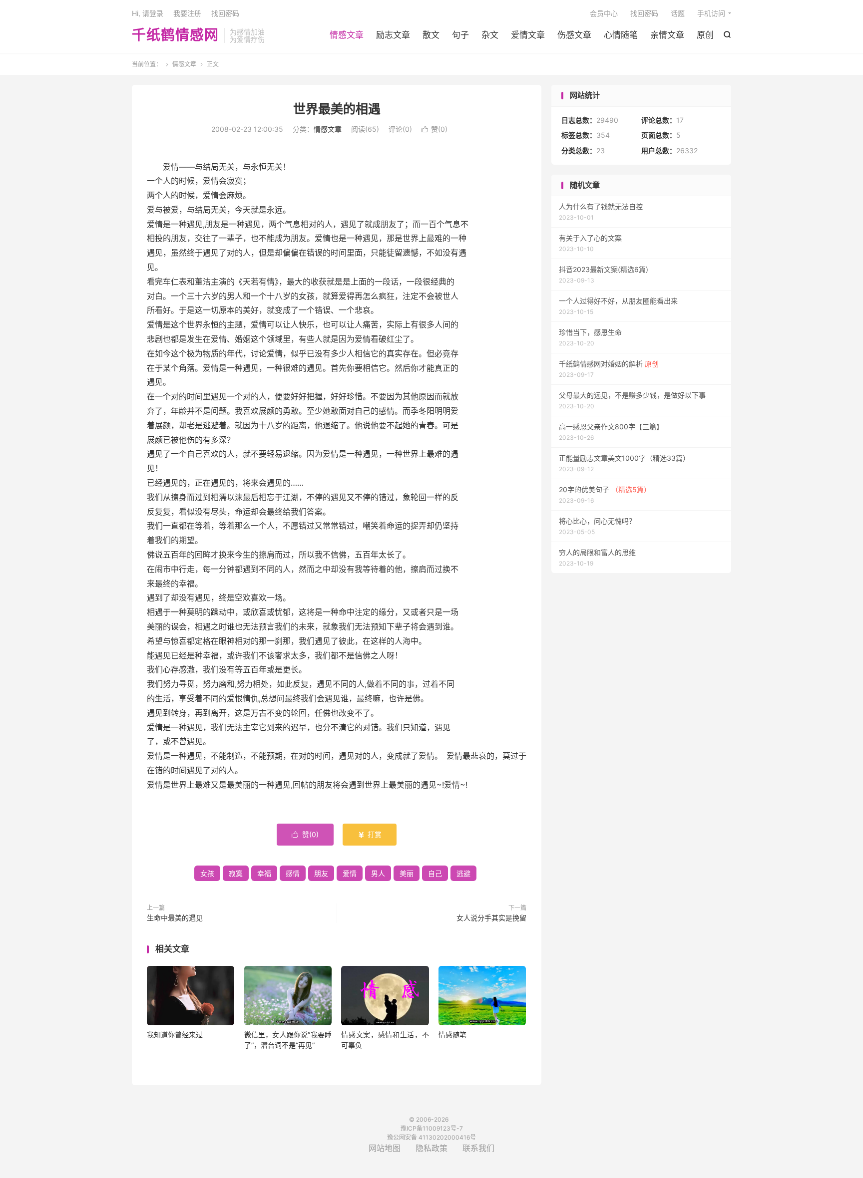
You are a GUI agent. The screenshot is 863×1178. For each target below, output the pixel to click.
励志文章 (393, 35)
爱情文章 (528, 35)
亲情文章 (667, 35)
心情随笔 (621, 35)
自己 (435, 873)
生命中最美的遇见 (175, 917)
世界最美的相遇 (337, 108)
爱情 (350, 873)
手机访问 (711, 13)
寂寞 (236, 873)
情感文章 (347, 35)
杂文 (489, 35)
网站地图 (385, 1148)
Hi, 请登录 (147, 13)
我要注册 (187, 13)
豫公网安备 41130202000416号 (431, 1137)
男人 (378, 873)
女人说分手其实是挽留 (491, 917)
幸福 (264, 873)
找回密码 (644, 13)
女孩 (207, 873)
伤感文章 (574, 35)
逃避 (463, 873)
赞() (434, 129)
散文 (431, 35)
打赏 (370, 834)
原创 (705, 35)
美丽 (407, 873)
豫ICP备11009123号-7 (432, 1128)
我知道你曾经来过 (175, 1034)
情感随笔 (452, 1034)
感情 (293, 873)
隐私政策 (431, 1148)
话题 (678, 13)
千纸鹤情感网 (175, 35)
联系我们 (478, 1148)
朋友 (321, 873)
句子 (460, 35)
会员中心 (604, 13)
